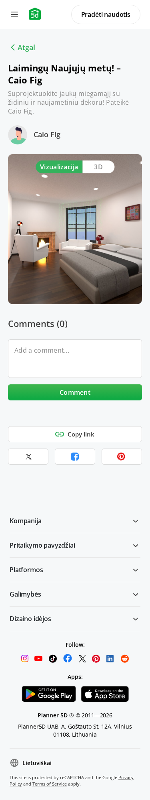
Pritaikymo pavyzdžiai (42, 545)
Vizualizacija (59, 166)
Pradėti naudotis (105, 14)
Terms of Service (49, 784)
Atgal (26, 47)
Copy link (81, 434)
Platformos (26, 569)
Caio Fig (47, 134)
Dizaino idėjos (30, 618)
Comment (75, 392)
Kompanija (26, 520)
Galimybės (25, 594)
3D (98, 166)
